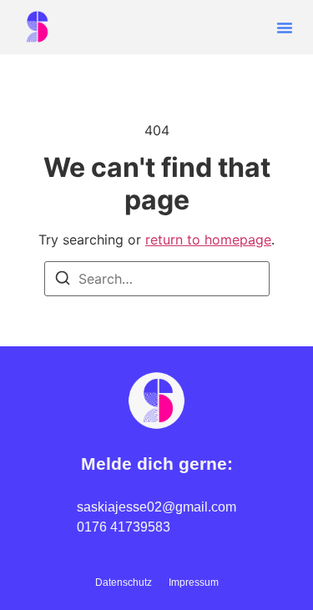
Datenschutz (123, 582)
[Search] (62, 280)
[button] (284, 27)
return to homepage (208, 239)
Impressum (194, 582)
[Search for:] (157, 278)
